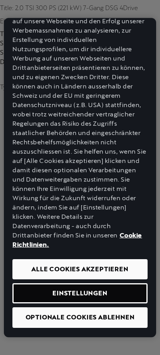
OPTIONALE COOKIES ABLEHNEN (80, 317)
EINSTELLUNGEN (79, 293)
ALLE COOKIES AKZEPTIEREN (79, 269)
